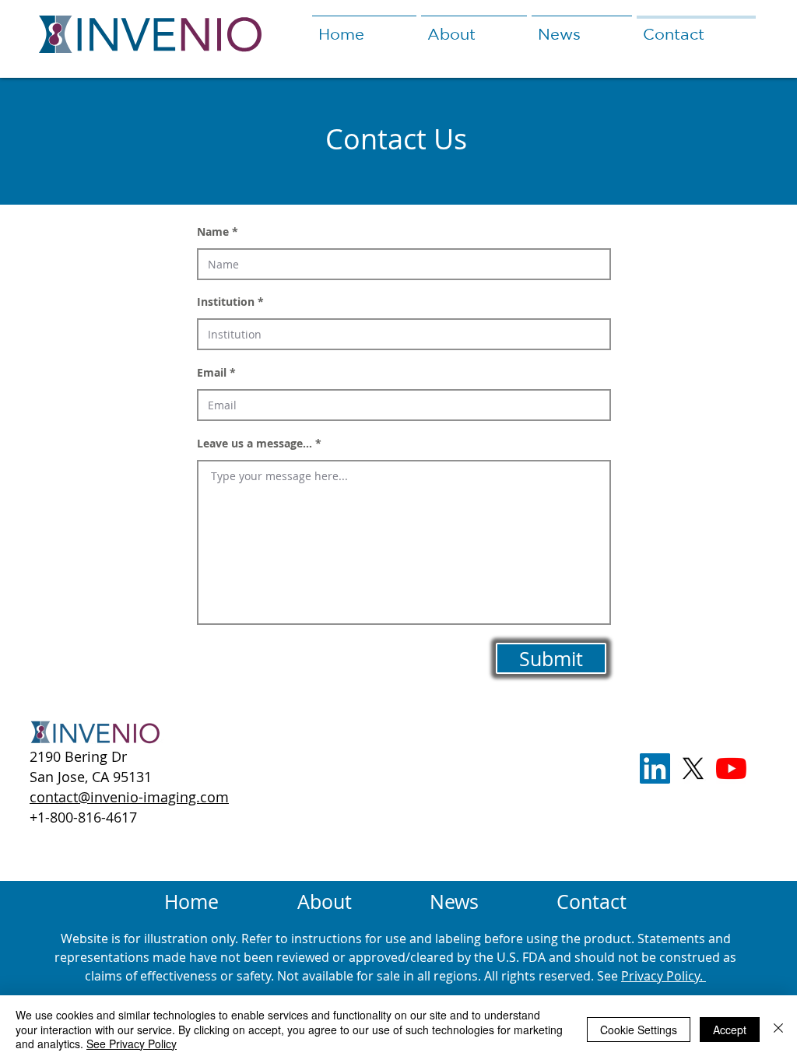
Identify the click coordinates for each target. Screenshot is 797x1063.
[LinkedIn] (655, 768)
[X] (693, 768)
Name (213, 231)
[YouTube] (731, 768)
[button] (474, 27)
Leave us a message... (254, 443)
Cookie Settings (638, 1029)
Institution (226, 301)
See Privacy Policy (131, 1043)
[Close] (778, 1029)
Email (211, 372)
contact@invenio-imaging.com (129, 797)
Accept (729, 1029)
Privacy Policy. (663, 975)
